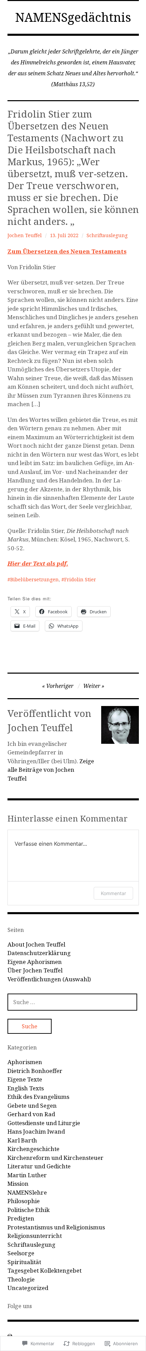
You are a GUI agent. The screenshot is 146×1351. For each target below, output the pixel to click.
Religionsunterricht (34, 1236)
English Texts (25, 1088)
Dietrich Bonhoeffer (34, 1071)
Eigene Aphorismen (34, 962)
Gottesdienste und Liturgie (43, 1123)
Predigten (20, 1218)
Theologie (21, 1279)
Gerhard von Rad (31, 1114)
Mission (18, 1183)
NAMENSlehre (27, 1192)
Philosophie (23, 1201)
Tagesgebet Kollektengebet (44, 1270)
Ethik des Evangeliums (38, 1097)
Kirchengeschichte (33, 1149)
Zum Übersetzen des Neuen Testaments (67, 251)
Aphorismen (24, 1062)
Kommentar (113, 893)
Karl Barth (22, 1140)
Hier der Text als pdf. (37, 563)
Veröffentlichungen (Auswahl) (49, 979)
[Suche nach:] (72, 1002)
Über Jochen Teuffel (34, 970)
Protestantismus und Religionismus (56, 1227)
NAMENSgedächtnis (73, 17)
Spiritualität (24, 1262)
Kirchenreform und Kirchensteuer (55, 1158)
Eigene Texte (24, 1079)
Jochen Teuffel (24, 235)
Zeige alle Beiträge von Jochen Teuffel (50, 769)
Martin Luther (27, 1175)
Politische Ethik (28, 1210)
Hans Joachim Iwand (36, 1131)
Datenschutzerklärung (39, 953)
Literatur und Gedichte (39, 1166)
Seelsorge (20, 1253)
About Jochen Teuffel (36, 944)
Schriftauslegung (107, 235)
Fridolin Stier (80, 579)
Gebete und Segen (32, 1105)
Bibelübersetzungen (34, 579)
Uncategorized (27, 1288)
